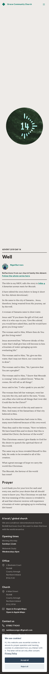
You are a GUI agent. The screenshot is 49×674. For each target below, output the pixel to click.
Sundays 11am (9, 544)
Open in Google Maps (16, 609)
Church (6, 587)
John (41, 283)
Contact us (8, 621)
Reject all (24, 666)
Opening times (10, 536)
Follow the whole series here (16, 276)
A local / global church (14, 518)
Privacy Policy (11, 653)
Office (5, 561)
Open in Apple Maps (15, 612)
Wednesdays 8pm (10, 552)
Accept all (25, 660)
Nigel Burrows (16, 265)
